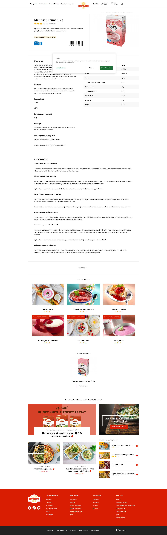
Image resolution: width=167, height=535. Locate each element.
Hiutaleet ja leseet (121, 502)
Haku (121, 4)
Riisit (117, 515)
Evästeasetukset (83, 530)
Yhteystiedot (50, 530)
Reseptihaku (73, 499)
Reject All (91, 68)
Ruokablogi (53, 4)
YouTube (38, 508)
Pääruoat (72, 502)
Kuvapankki (49, 515)
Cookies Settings (60, 67)
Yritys (48, 512)
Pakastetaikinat (120, 517)
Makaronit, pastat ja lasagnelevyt (125, 505)
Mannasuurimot (120, 12)
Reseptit (32, 4)
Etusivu (103, 12)
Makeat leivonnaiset (75, 509)
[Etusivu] (83, 5)
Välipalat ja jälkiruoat (75, 505)
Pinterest (95, 509)
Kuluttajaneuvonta (67, 4)
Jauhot (118, 499)
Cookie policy (95, 530)
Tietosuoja (73, 530)
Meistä (95, 4)
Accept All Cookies (106, 68)
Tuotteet (42, 4)
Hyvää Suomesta (40, 37)
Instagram (34, 508)
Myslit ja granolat (121, 512)
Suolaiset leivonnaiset (76, 512)
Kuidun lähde (51, 37)
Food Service (116, 3)
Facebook (29, 508)
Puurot (71, 515)
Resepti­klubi (106, 3)
